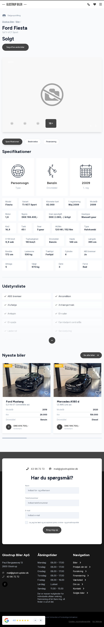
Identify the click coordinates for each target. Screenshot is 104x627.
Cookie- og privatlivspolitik (79, 622)
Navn (27, 486)
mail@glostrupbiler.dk (65, 468)
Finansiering (51, 141)
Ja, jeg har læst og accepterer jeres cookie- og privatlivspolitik (54, 522)
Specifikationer (12, 141)
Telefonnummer (31, 498)
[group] (52, 94)
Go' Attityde (97, 622)
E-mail (27, 511)
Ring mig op (52, 530)
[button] (91, 126)
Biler (18, 22)
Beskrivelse (33, 141)
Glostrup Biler (8, 22)
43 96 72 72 (37, 468)
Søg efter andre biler (15, 47)
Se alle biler (89, 355)
